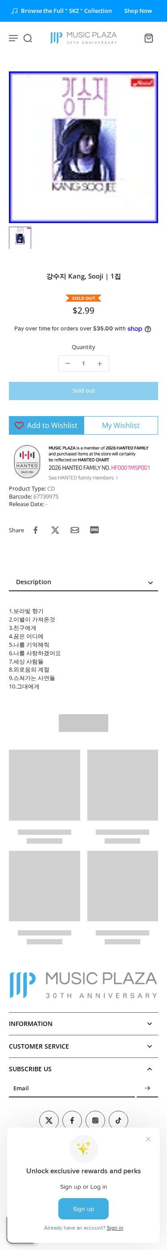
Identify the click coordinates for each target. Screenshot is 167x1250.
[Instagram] (95, 1120)
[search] (27, 38)
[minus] (68, 363)
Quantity (83, 347)
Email (21, 1089)
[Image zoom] (83, 147)
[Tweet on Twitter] (55, 530)
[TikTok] (118, 1120)
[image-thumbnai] (20, 238)
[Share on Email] (75, 530)
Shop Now (138, 11)
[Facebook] (72, 1120)
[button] (83, 391)
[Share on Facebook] (35, 530)
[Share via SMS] (94, 530)
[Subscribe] (147, 1088)
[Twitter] (49, 1120)
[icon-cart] (148, 38)
